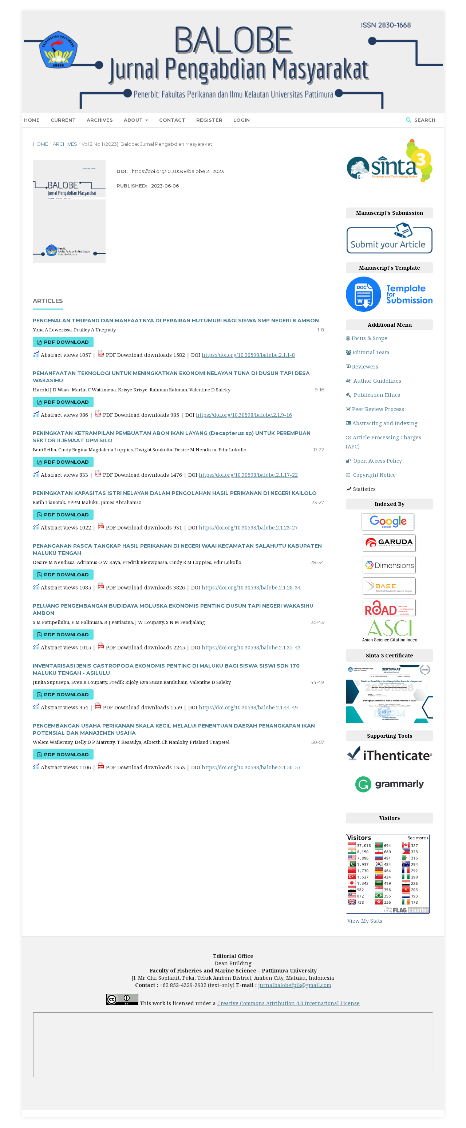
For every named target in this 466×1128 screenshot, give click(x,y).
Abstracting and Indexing (385, 423)
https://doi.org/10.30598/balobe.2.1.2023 (178, 171)
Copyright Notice (374, 474)
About (134, 120)
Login (241, 120)
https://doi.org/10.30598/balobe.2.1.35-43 (251, 647)
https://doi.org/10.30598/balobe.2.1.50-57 (251, 767)
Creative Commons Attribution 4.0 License (288, 1003)
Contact (172, 120)
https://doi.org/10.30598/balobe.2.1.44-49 (248, 707)
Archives (100, 120)
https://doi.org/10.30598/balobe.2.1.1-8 (248, 354)
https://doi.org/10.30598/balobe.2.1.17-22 (248, 474)
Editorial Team (371, 352)
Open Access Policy (378, 460)
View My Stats (364, 920)
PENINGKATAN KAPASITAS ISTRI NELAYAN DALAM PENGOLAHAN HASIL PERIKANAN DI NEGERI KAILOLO (175, 493)
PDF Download (66, 342)
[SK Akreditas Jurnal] (389, 181)
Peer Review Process (378, 409)
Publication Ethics (377, 394)
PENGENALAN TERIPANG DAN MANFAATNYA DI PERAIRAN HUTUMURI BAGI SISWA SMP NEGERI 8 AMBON (176, 320)
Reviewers (365, 366)
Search (424, 120)
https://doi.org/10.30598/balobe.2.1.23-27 (248, 527)
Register (209, 120)
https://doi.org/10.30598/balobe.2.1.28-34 (251, 587)
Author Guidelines (377, 380)
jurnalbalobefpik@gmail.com (294, 985)
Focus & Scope (369, 338)
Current (63, 120)
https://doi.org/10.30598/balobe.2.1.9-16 (244, 414)
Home (32, 120)
